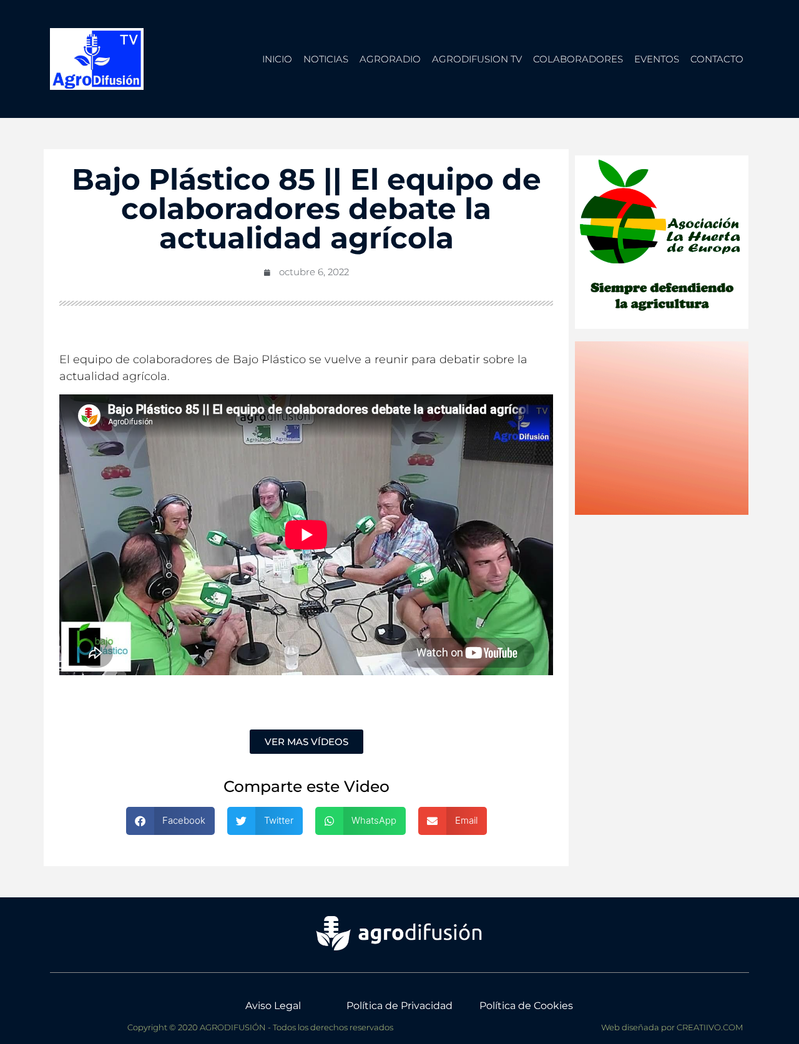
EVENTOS (656, 59)
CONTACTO (716, 59)
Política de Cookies (526, 1006)
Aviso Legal (273, 1006)
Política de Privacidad (399, 1006)
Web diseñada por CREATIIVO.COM (672, 1027)
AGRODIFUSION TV (477, 59)
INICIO (277, 59)
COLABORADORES (578, 59)
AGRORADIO (390, 59)
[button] (170, 821)
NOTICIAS (325, 59)
